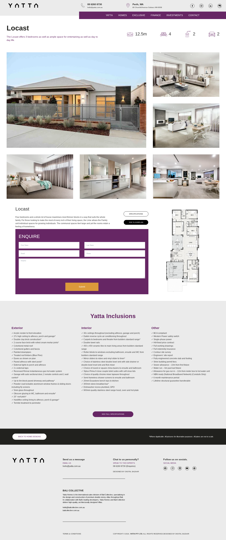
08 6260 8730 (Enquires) (124, 466)
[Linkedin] (180, 468)
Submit (82, 287)
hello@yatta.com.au (95, 7)
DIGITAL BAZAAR (132, 471)
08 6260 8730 (94, 4)
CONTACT (194, 15)
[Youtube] (187, 468)
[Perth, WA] (128, 5)
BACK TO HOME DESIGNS (29, 437)
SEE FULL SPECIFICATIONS (113, 414)
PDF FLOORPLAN (136, 222)
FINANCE (156, 15)
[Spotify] (194, 468)
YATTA (109, 15)
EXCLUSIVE (138, 15)
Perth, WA (138, 4)
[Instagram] (173, 468)
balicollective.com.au (71, 510)
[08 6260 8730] (83, 5)
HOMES (122, 15)
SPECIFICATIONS (136, 214)
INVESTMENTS (174, 15)
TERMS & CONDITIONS (72, 534)
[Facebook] (165, 468)
